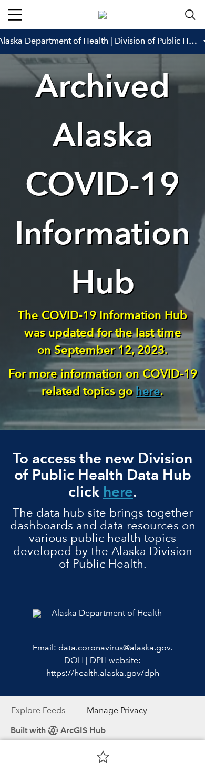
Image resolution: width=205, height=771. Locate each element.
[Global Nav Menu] (14, 14)
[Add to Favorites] (103, 756)
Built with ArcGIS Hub (58, 730)
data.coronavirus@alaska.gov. (115, 647)
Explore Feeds (38, 710)
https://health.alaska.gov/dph (102, 673)
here (148, 391)
